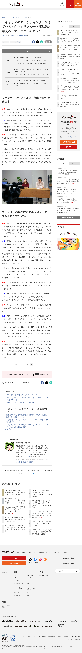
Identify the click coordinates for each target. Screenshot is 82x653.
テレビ (29, 592)
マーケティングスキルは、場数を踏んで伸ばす (30, 81)
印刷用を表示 (9, 383)
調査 (28, 583)
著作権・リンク (32, 636)
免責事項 (59, 636)
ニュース (74, 164)
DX (15, 575)
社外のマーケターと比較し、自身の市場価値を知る (32, 63)
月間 (74, 26)
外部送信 (77, 639)
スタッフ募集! (42, 636)
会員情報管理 (51, 636)
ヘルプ (24, 636)
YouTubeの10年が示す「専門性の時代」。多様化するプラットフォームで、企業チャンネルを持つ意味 (15, 510)
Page (8, 60)
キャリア (5, 42)
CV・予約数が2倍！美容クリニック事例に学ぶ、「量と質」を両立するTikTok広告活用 (15, 492)
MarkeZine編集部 (22, 35)
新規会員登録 (69, 142)
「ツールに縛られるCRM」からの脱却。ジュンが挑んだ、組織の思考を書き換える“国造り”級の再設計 (42, 514)
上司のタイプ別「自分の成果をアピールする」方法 (32, 74)
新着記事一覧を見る (68, 217)
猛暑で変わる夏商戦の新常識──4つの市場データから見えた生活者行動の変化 (15, 519)
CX (15, 578)
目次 (27, 51)
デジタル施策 (18, 588)
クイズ (29, 580)
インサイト (17, 580)
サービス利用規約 (75, 636)
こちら (28, 456)
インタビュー (30, 575)
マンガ (29, 578)
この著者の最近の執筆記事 (24, 462)
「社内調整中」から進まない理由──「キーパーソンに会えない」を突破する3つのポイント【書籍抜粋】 (68, 200)
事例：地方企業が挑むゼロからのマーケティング (21, 395)
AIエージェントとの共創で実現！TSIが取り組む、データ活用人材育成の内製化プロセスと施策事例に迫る (68, 181)
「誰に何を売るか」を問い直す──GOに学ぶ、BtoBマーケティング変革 (42, 523)
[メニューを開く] (4, 4)
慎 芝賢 (13, 35)
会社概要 (66, 636)
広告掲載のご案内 (68, 558)
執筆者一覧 (17, 595)
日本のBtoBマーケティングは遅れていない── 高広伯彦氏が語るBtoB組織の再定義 (42, 532)
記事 (63, 164)
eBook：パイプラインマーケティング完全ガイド (21, 403)
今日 (63, 26)
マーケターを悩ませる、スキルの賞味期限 (29, 57)
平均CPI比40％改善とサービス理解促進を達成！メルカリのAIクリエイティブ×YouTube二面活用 (15, 529)
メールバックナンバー (70, 137)
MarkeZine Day (44, 575)
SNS (28, 595)
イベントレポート (15, 42)
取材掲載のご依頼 (68, 563)
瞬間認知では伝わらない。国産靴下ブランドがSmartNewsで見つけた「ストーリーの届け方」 (15, 501)
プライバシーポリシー (67, 639)
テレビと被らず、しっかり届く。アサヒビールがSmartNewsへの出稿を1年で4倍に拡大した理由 (42, 504)
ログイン (69, 147)
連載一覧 (16, 592)
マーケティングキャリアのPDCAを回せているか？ (32, 60)
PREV (15, 365)
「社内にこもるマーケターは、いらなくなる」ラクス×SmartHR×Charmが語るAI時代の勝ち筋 (42, 493)
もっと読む (8, 429)
